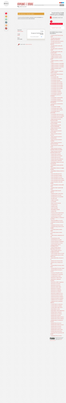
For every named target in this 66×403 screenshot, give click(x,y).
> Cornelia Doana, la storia (55, 276)
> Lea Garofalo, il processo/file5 (56, 88)
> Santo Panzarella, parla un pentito (57, 180)
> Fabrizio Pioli (53, 211)
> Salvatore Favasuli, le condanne (56, 298)
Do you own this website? (34, 36)
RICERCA (61, 5)
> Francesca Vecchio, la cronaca (56, 243)
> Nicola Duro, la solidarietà (55, 290)
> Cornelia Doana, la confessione (56, 274)
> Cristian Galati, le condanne (56, 305)
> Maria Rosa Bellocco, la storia (56, 220)
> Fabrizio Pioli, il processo (55, 157)
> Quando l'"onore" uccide (56, 27)
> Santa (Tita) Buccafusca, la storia (57, 253)
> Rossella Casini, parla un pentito (56, 41)
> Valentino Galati (53, 206)
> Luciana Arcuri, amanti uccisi (56, 214)
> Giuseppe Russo (53, 204)
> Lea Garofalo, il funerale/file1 (56, 78)
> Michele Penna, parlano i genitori (57, 318)
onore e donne (20, 31)
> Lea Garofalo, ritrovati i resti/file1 (57, 115)
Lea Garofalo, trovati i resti (57, 17)
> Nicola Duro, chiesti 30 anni (56, 277)
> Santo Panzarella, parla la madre (56, 178)
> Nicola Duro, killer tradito (55, 286)
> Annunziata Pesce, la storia (56, 335)
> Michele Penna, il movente (55, 327)
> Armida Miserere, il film (55, 238)
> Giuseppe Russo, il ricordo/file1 (56, 196)
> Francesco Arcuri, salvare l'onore (57, 212)
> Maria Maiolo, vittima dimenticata (57, 310)
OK (41, 36)
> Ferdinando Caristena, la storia (56, 225)
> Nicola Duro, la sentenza (55, 288)
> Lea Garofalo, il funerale (55, 80)
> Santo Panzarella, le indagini (56, 175)
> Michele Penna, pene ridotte (56, 331)
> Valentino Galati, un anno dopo (56, 193)
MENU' (7, 3)
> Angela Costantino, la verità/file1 (57, 66)
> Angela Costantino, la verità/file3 (57, 63)
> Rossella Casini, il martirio (55, 54)
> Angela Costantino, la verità (56, 56)
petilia (18, 35)
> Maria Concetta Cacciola (55, 203)
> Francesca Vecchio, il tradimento (57, 241)
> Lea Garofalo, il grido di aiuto (56, 81)
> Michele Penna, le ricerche (55, 326)
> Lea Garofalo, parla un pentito (56, 109)
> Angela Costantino (54, 199)
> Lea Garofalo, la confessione (56, 93)
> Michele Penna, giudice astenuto (57, 316)
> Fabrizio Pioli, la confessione (56, 160)
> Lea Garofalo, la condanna (55, 91)
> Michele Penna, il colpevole (55, 312)
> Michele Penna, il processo (55, 323)
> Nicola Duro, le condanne (55, 291)
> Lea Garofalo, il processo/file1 (56, 83)
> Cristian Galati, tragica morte (56, 307)
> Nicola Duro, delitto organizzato (57, 282)
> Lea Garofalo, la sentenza (55, 99)
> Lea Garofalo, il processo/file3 (56, 85)
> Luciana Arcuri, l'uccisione (55, 215)
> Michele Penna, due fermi (55, 315)
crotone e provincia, (28, 44)
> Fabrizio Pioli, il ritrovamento (56, 155)
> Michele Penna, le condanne (56, 313)
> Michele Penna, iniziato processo (57, 324)
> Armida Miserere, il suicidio (55, 239)
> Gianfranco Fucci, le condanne (56, 299)
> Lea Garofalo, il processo (55, 89)
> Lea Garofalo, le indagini (55, 106)
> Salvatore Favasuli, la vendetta (56, 296)
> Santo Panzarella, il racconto (56, 177)
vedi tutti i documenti (22, 6)
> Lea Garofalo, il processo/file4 (56, 86)
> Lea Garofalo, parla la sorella (56, 108)
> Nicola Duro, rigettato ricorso (56, 293)
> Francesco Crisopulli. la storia (56, 272)
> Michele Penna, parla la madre (56, 329)
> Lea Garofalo (53, 201)
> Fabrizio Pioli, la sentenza (55, 154)
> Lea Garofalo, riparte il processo (56, 114)
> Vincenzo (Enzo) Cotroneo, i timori (57, 268)
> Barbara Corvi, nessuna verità (56, 260)
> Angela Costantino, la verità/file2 (57, 65)
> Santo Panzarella (54, 207)
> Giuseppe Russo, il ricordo (55, 195)
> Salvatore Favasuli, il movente (56, 294)
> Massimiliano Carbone (55, 209)
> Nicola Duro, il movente (55, 283)
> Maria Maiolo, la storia (55, 309)
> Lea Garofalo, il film (54, 77)
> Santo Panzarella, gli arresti (56, 173)
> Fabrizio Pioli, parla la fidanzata (56, 159)
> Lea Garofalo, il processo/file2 (56, 117)
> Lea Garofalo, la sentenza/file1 (56, 97)
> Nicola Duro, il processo (55, 285)
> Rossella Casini (53, 198)
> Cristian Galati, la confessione (56, 304)
